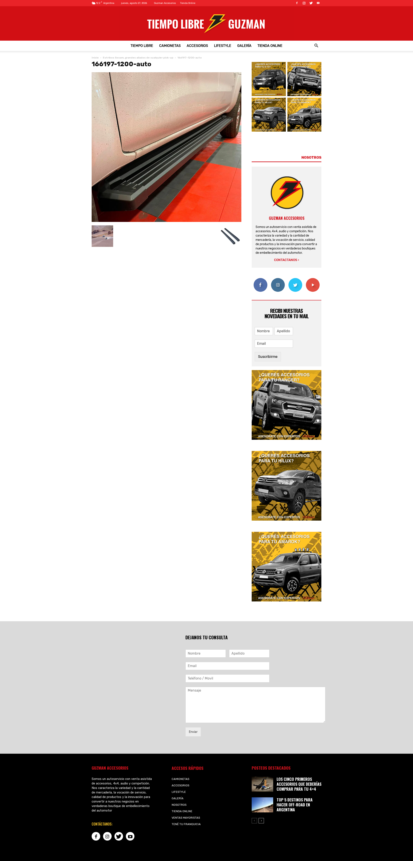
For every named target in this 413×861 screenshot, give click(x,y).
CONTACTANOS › (286, 260)
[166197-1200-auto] (166, 221)
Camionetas (170, 46)
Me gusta (260, 279)
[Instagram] (304, 3)
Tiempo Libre (142, 46)
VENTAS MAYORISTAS (186, 817)
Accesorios (197, 46)
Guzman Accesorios (165, 3)
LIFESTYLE (222, 46)
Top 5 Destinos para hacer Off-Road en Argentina (295, 804)
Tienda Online (187, 3)
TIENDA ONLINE (269, 46)
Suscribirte (313, 279)
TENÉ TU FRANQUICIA (186, 824)
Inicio (95, 57)
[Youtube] (318, 3)
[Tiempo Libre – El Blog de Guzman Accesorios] (206, 23)
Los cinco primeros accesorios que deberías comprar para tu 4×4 (299, 784)
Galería (244, 46)
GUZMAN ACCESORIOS (286, 218)
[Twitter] (311, 3)
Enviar (193, 732)
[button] (316, 46)
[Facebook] (297, 3)
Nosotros (179, 804)
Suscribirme (267, 357)
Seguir (277, 279)
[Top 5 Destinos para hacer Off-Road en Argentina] (262, 804)
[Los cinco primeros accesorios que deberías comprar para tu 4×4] (262, 784)
